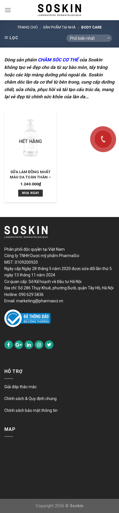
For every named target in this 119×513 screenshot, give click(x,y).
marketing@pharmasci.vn (39, 301)
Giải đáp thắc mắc (20, 386)
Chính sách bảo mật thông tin (30, 410)
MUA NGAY (30, 193)
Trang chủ (27, 27)
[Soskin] (59, 10)
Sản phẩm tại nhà (59, 27)
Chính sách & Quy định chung (30, 398)
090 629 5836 (31, 294)
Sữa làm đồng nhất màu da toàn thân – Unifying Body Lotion (30, 176)
